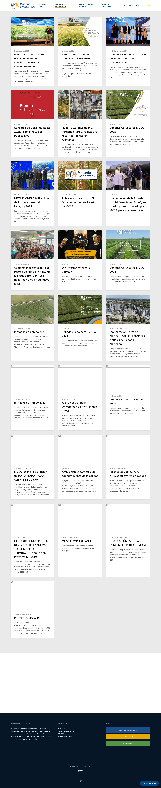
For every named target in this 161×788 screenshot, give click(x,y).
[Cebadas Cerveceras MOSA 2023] (80, 328)
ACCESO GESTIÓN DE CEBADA (128, 730)
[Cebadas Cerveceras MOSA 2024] (128, 260)
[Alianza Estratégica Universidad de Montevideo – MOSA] (80, 397)
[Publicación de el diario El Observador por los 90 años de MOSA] (80, 193)
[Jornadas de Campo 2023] (32, 328)
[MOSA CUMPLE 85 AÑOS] (80, 540)
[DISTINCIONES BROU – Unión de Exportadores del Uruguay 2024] (32, 193)
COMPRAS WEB (128, 743)
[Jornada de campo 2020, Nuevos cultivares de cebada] (128, 467)
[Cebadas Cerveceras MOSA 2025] (128, 123)
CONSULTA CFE (128, 737)
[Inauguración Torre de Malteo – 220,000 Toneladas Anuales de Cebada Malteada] (128, 328)
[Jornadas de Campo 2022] (32, 397)
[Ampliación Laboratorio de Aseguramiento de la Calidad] (80, 467)
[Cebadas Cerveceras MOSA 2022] (128, 397)
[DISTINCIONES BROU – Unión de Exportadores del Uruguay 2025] (128, 51)
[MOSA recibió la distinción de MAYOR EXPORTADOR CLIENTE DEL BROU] (32, 467)
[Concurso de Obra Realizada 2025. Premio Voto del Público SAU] (32, 123)
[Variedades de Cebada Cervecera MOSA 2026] (80, 51)
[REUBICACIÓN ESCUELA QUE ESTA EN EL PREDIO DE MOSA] (128, 540)
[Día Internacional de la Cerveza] (80, 260)
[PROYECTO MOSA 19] (32, 609)
